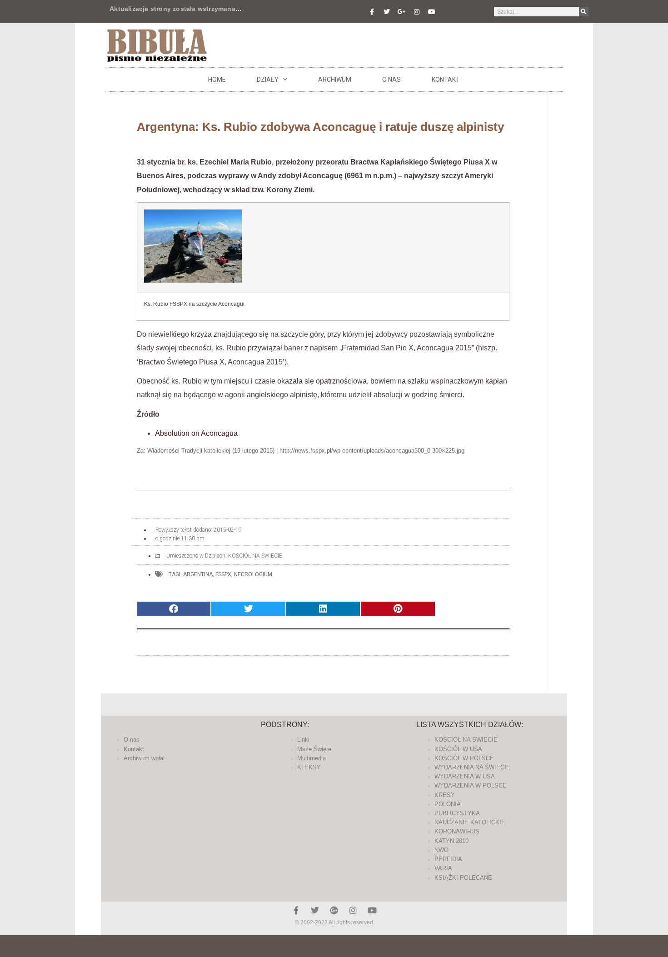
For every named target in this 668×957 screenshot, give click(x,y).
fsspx (223, 574)
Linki (303, 739)
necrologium (253, 574)
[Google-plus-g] (401, 11)
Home (217, 79)
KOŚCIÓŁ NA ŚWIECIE (255, 556)
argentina (198, 574)
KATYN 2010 (451, 840)
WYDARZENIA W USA (464, 776)
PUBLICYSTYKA (457, 813)
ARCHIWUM (334, 79)
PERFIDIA (448, 859)
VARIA (443, 868)
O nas (391, 79)
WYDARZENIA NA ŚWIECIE (472, 767)
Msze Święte (314, 749)
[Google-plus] (334, 910)
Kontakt (446, 79)
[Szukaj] (583, 11)
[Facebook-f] (371, 11)
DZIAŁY (268, 79)
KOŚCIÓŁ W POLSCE (464, 758)
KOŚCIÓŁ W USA (458, 749)
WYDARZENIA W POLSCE (470, 785)
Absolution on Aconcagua (196, 433)
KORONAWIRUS (456, 831)
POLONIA (447, 804)
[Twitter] (386, 11)
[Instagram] (416, 11)
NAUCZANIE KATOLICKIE (469, 822)
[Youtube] (431, 11)
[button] (173, 609)
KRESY (444, 795)
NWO (441, 850)
